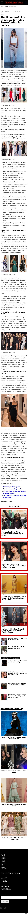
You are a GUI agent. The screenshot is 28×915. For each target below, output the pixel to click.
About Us (4, 880)
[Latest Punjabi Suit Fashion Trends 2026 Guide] (14, 790)
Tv (2, 865)
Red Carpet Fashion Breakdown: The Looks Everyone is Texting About (17, 685)
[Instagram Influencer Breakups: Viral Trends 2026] (14, 756)
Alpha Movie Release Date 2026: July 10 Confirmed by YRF (17, 661)
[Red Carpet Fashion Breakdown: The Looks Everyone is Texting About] (4, 686)
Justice (3, 858)
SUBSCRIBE (5, 901)
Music (3, 861)
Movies (3, 529)
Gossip (3, 857)
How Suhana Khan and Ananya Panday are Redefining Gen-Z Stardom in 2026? (17, 696)
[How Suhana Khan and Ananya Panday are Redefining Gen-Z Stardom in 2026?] (4, 697)
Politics (3, 863)
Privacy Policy (5, 888)
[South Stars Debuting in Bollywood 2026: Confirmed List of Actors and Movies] (14, 551)
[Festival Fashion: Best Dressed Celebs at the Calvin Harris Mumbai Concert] (14, 616)
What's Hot (4, 868)
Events (3, 626)
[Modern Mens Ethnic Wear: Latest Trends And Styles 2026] (14, 824)
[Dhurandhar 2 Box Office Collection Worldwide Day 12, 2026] (14, 519)
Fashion (4, 594)
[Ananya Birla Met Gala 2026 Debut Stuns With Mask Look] (14, 723)
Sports (3, 864)
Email (3, 895)
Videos (3, 867)
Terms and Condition (6, 889)
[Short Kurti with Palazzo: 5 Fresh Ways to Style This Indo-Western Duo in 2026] (14, 584)
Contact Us (4, 881)
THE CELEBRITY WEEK (10, 873)
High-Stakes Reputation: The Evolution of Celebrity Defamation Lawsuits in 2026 (17, 673)
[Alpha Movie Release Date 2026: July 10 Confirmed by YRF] (4, 663)
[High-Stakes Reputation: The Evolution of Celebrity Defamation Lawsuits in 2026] (4, 675)
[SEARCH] (26, 2)
